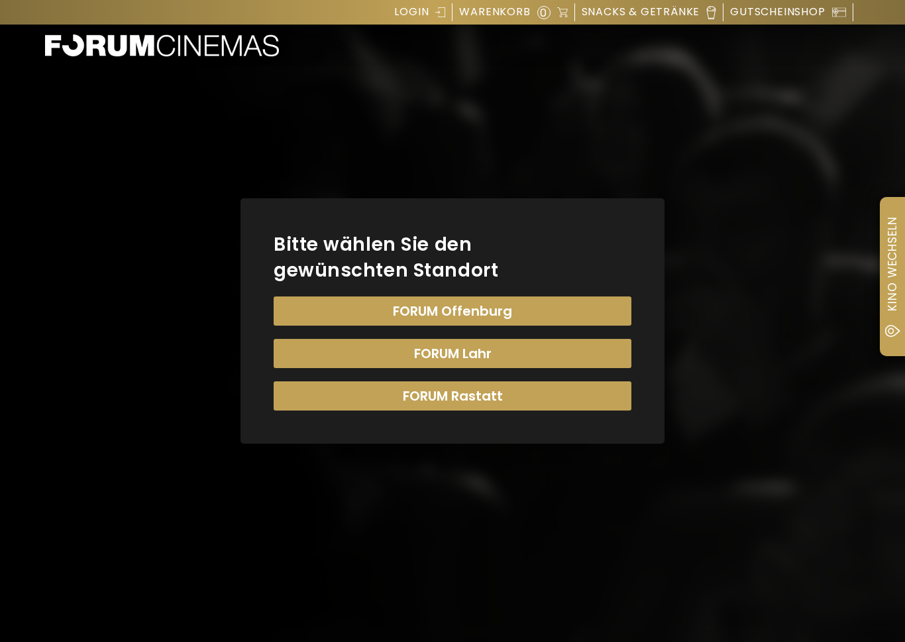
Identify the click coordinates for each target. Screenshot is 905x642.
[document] (452, 321)
